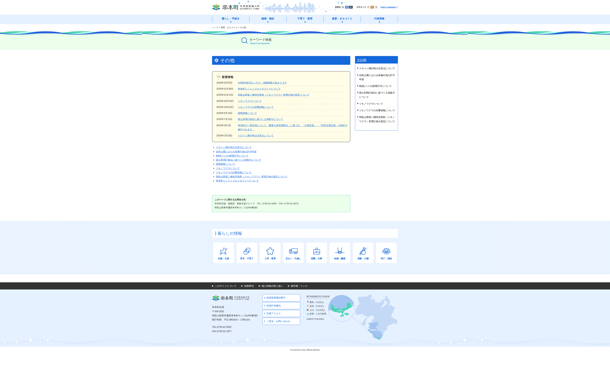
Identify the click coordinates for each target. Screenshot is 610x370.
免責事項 (249, 286)
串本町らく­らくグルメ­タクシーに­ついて (237, 180)
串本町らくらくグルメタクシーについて (259, 88)
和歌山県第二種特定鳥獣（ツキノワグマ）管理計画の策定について (273, 94)
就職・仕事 (316, 258)
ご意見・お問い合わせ (278, 321)
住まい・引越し (293, 258)
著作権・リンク (299, 286)
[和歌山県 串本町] (235, 7)
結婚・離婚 (339, 258)
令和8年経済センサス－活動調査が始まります (262, 82)
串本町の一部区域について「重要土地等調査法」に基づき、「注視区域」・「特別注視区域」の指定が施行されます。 (292, 127)
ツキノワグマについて (250, 101)
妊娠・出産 (223, 258)
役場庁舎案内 (273, 305)
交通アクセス (273, 313)
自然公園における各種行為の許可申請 (236, 151)
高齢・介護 (363, 258)
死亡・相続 (386, 258)
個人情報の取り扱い (272, 286)
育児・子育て (247, 258)
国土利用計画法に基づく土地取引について (260, 119)
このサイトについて (225, 286)
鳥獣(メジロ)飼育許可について (232, 155)
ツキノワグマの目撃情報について (256, 107)
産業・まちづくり (229, 27)
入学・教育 (270, 258)
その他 (243, 27)
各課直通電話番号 (275, 297)
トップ (215, 27)
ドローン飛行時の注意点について (256, 135)
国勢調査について (247, 113)
